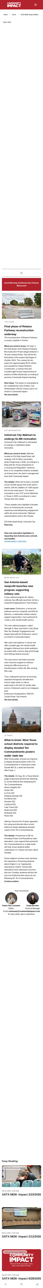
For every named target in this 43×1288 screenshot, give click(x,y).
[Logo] (14, 4)
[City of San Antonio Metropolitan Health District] (21, 273)
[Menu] (35, 4)
